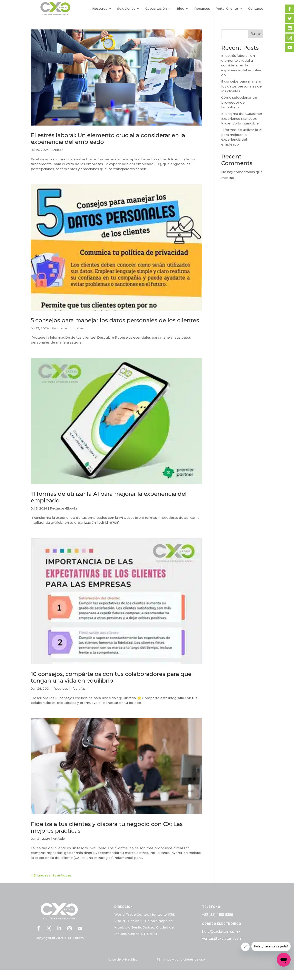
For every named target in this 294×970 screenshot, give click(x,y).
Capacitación (156, 9)
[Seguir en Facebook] (38, 928)
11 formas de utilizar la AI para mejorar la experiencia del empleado (109, 497)
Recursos (202, 9)
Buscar (256, 34)
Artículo (57, 150)
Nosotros (99, 9)
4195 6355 (224, 915)
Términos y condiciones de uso (180, 959)
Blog (180, 9)
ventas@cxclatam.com (222, 938)
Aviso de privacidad (123, 959)
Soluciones (126, 9)
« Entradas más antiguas (51, 875)
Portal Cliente (226, 9)
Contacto (255, 9)
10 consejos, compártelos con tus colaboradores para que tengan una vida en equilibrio (111, 677)
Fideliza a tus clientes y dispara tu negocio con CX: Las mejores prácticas (107, 827)
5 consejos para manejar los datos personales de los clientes (115, 320)
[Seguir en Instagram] (69, 928)
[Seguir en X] (49, 928)
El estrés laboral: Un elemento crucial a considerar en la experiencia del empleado (108, 138)
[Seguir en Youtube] (80, 928)
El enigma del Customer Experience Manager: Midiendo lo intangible (241, 118)
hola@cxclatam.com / (221, 932)
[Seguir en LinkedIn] (59, 928)
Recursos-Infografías (67, 328)
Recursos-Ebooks (64, 508)
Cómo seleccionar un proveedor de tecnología (239, 102)
